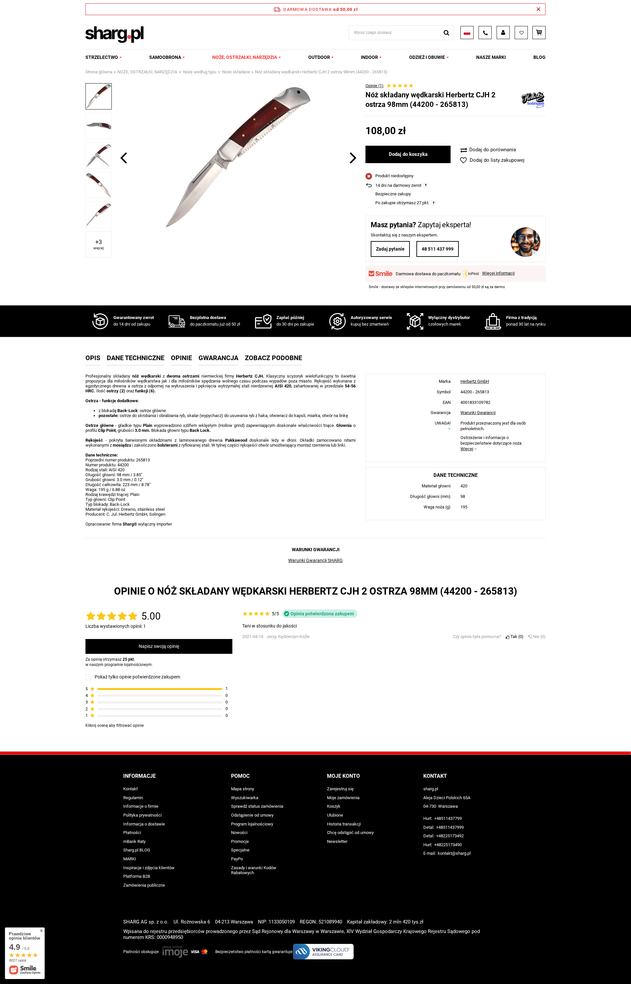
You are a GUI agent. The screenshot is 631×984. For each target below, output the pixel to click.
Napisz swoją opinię (159, 646)
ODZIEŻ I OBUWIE (427, 57)
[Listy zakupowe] (521, 32)
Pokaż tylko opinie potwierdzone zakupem (137, 677)
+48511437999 (450, 827)
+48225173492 (450, 835)
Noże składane (236, 71)
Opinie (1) (374, 85)
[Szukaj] (446, 32)
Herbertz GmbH (474, 381)
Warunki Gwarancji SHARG (315, 560)
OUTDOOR (319, 57)
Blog (539, 57)
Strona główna (98, 71)
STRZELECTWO (101, 57)
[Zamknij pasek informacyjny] (538, 9)
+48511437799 (448, 818)
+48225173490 (448, 844)
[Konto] (503, 32)
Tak (515, 636)
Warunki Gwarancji (478, 412)
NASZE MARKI (491, 57)
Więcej (466, 448)
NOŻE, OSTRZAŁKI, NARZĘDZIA (244, 57)
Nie (538, 636)
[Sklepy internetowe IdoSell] (504, 967)
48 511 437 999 (438, 249)
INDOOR (369, 57)
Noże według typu (199, 71)
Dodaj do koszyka (408, 154)
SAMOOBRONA (165, 57)
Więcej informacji (498, 273)
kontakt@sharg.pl (454, 853)
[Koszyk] (539, 32)
